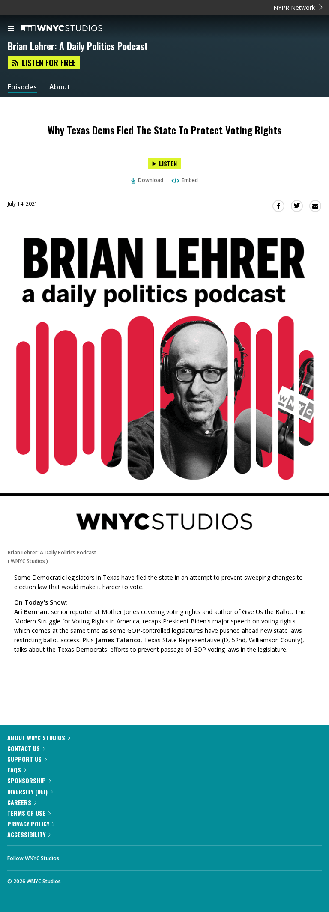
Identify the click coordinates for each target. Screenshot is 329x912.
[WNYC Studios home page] (72, 29)
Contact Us (23, 748)
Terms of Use (26, 812)
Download (150, 180)
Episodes (22, 87)
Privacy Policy (28, 823)
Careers (19, 802)
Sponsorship (26, 780)
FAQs (14, 769)
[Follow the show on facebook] (74, 856)
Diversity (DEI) (27, 791)
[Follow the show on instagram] (121, 856)
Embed (190, 180)
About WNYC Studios (36, 737)
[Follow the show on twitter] (98, 856)
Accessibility (26, 834)
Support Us (24, 758)
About (59, 87)
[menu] (11, 29)
